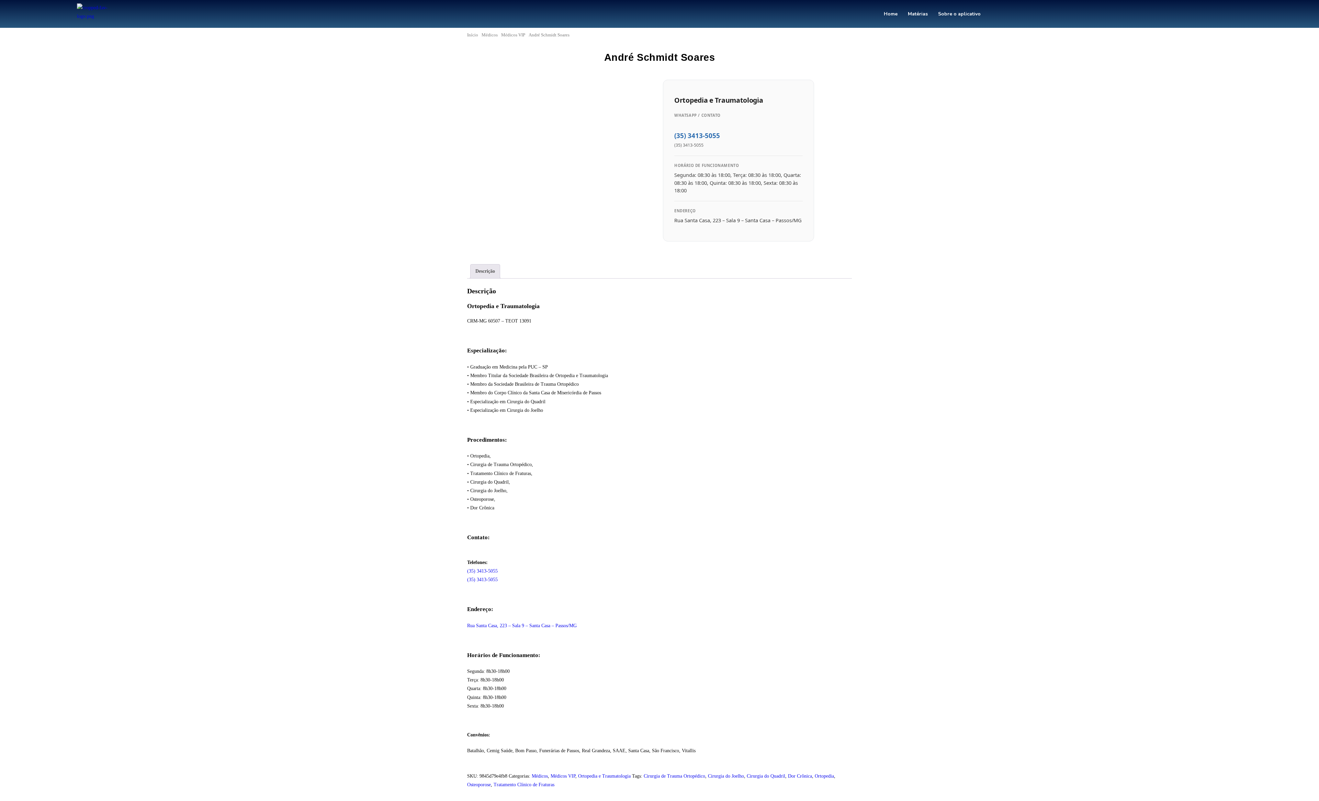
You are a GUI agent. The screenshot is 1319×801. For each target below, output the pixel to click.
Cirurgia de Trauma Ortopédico (674, 776)
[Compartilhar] (1296, 7)
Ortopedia (824, 776)
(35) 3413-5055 (697, 135)
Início (472, 35)
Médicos (490, 35)
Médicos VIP (513, 35)
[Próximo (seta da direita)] (1307, 400)
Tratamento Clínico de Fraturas (524, 784)
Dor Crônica (800, 776)
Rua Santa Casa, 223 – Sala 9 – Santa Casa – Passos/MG (522, 625)
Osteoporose (479, 784)
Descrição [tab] (485, 271)
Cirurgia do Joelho (726, 776)
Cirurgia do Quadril (766, 776)
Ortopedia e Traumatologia (604, 776)
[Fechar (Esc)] (1311, 7)
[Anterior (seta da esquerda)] (12, 400)
